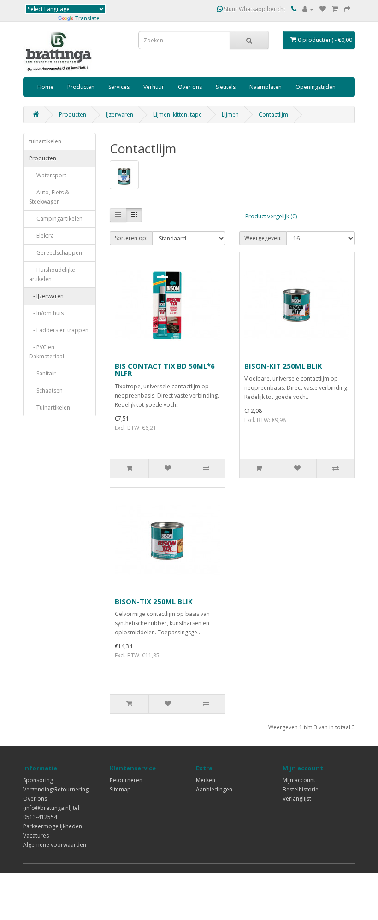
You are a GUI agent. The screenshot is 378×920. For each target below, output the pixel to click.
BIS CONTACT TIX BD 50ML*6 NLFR (165, 369)
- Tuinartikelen (49, 407)
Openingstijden (315, 87)
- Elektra (41, 236)
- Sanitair (42, 373)
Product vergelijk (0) (271, 216)
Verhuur (153, 87)
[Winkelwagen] (335, 9)
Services (119, 87)
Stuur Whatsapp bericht (254, 9)
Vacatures (36, 835)
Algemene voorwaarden (54, 845)
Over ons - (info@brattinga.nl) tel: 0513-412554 (52, 808)
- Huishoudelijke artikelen (52, 274)
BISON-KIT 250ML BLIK (283, 365)
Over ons (190, 87)
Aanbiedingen (214, 789)
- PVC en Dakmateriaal (46, 351)
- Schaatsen (46, 390)
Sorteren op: (131, 238)
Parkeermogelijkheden (52, 826)
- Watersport (47, 175)
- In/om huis (46, 313)
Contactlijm (273, 114)
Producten (80, 87)
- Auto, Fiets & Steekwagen (49, 196)
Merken (205, 780)
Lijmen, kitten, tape (177, 114)
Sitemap (120, 789)
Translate (87, 18)
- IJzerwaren (46, 296)
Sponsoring (38, 780)
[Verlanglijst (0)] (322, 9)
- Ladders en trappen (59, 330)
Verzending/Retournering (56, 789)
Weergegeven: (263, 238)
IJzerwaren (119, 114)
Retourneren (126, 780)
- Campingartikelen (56, 219)
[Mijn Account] (307, 9)
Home (45, 87)
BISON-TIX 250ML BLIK (154, 601)
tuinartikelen (45, 141)
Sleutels (226, 87)
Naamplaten (265, 87)
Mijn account (299, 780)
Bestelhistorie (301, 789)
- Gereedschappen (55, 253)
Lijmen (230, 114)
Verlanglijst (297, 799)
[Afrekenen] (347, 9)
